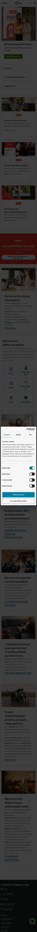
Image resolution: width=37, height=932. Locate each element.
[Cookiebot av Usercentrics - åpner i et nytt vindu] (26, 429)
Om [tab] (30, 435)
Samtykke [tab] (6, 435)
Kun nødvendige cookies (18, 501)
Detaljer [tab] (18, 435)
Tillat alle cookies (18, 495)
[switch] (32, 474)
